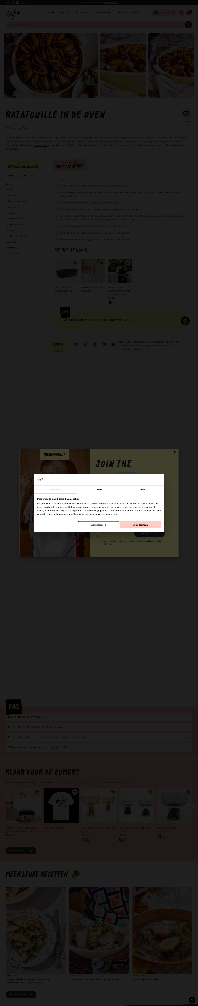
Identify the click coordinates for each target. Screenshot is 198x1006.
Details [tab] (99, 489)
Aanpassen (97, 525)
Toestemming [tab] (55, 489)
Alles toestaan (140, 525)
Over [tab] (142, 489)
